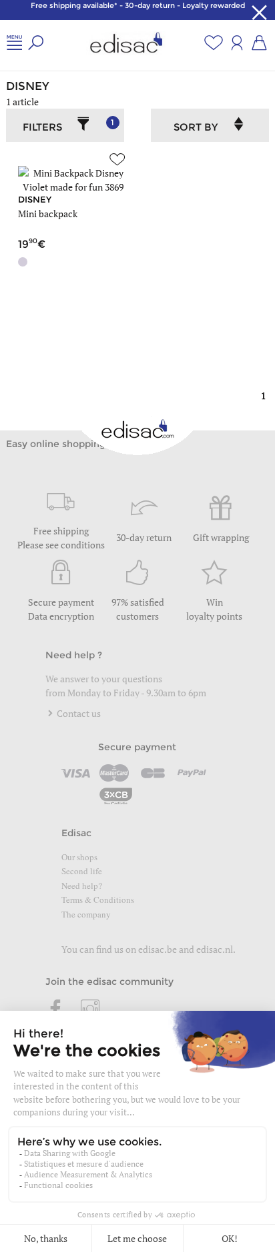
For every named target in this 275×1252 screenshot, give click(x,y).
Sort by (196, 127)
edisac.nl (214, 949)
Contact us (78, 713)
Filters (68, 125)
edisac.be (157, 949)
